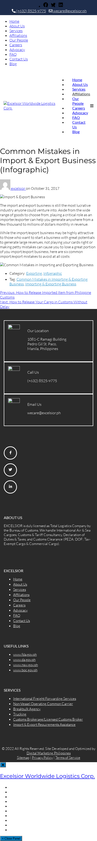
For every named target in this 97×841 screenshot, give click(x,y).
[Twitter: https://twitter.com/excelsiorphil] (53, 6)
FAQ (13, 54)
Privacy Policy (42, 757)
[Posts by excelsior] (5, 188)
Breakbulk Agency (26, 709)
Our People (18, 40)
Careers (15, 44)
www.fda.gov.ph (25, 654)
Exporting (34, 273)
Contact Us (18, 59)
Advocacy (17, 49)
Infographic (52, 273)
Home (14, 21)
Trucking (19, 714)
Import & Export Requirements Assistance (44, 724)
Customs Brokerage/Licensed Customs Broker (48, 719)
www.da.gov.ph (24, 659)
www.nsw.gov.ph (25, 665)
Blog (13, 63)
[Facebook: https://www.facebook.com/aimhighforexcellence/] (45, 6)
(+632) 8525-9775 (31, 10)
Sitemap (23, 757)
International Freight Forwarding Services (44, 698)
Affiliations (18, 35)
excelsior (18, 188)
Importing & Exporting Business (50, 284)
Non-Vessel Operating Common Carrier (43, 704)
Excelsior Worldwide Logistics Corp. (47, 776)
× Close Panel (11, 838)
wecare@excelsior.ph (70, 10)
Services (16, 30)
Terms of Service (67, 757)
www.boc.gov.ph (25, 670)
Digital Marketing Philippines (49, 753)
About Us (17, 26)
